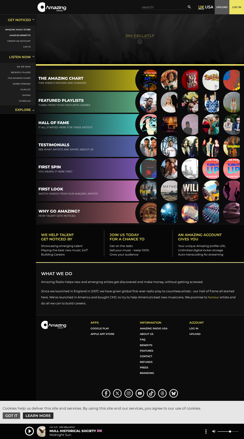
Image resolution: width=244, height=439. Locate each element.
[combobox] (164, 7)
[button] (52, 7)
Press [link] (144, 367)
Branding (147, 373)
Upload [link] (195, 334)
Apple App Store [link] (102, 334)
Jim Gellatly (62, 427)
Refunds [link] (146, 362)
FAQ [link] (142, 339)
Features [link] (146, 350)
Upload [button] (222, 7)
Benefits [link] (146, 345)
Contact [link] (146, 356)
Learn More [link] (38, 416)
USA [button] (209, 7)
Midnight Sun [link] (60, 435)
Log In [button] (236, 7)
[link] (15, 29)
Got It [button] (11, 416)
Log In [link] (193, 328)
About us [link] (146, 334)
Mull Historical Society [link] (72, 431)
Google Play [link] (100, 328)
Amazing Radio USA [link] (153, 328)
